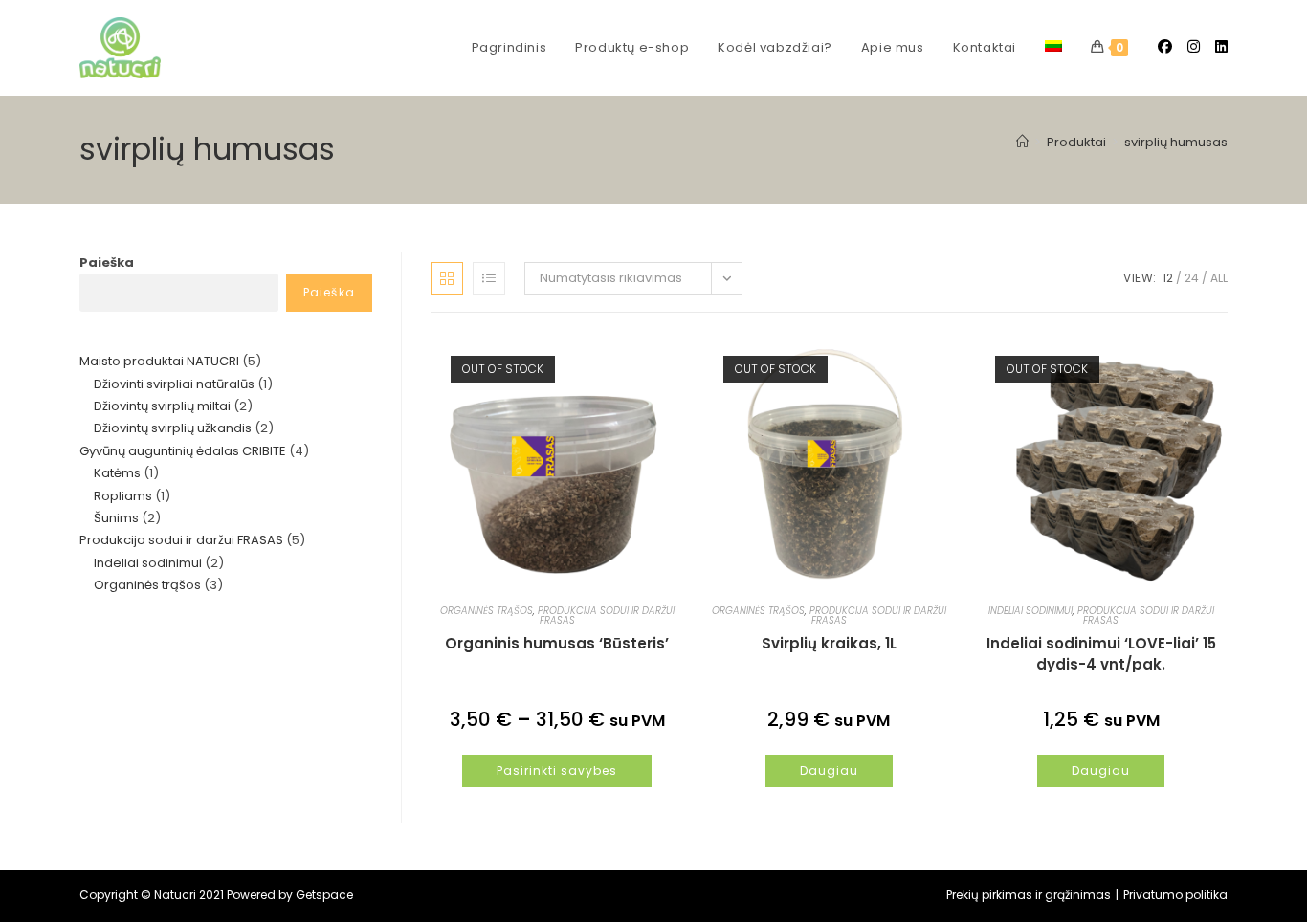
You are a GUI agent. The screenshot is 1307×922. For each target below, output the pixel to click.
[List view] (489, 278)
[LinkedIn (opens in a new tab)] (1221, 46)
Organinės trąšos (486, 611)
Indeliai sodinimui (1030, 611)
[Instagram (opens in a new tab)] (1193, 46)
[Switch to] (1053, 48)
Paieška (106, 262)
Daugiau (829, 770)
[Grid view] (447, 278)
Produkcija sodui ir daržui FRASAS (606, 615)
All (1219, 278)
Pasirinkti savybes (557, 770)
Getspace (324, 895)
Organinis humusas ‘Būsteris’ (557, 643)
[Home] (1022, 142)
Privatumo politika (1175, 895)
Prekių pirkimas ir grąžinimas (1028, 895)
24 (1192, 278)
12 (1168, 278)
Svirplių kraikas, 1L (829, 643)
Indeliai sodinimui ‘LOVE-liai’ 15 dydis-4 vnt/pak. (1101, 653)
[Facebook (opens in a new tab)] (1165, 46)
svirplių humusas (1176, 142)
